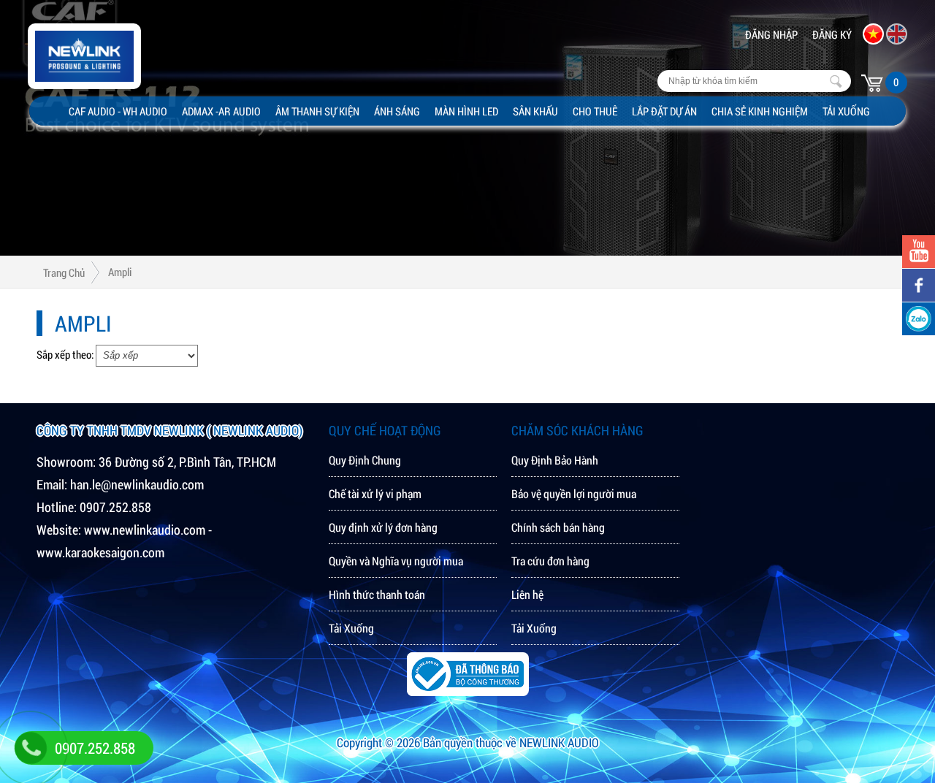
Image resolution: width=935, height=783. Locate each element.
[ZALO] (918, 318)
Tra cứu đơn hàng (550, 560)
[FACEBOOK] (918, 285)
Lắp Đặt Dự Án (664, 111)
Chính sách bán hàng (558, 527)
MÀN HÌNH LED (466, 111)
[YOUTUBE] (918, 251)
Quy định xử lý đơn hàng (383, 527)
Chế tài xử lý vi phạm (375, 493)
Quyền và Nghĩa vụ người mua (396, 560)
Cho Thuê (595, 111)
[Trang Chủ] (62, 107)
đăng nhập (771, 34)
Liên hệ (527, 594)
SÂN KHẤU (535, 111)
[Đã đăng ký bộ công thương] (468, 691)
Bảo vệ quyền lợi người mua (573, 493)
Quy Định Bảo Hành (554, 459)
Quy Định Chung (365, 459)
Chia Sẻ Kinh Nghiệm (759, 111)
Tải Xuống (846, 111)
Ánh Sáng (397, 111)
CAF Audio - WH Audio (118, 111)
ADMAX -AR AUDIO (221, 111)
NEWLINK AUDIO (559, 742)
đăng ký (832, 34)
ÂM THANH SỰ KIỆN (317, 111)
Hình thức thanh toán (377, 594)
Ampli (119, 271)
